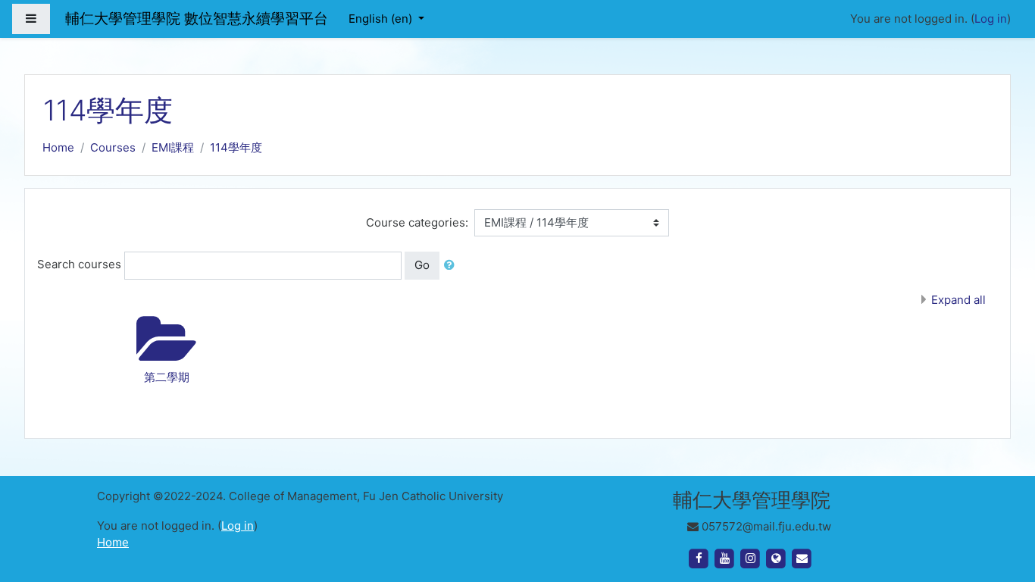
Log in (990, 18)
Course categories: (417, 222)
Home (58, 147)
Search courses (79, 264)
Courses (113, 147)
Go (422, 265)
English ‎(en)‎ (382, 18)
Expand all (958, 300)
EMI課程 (173, 147)
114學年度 (236, 147)
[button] (452, 265)
